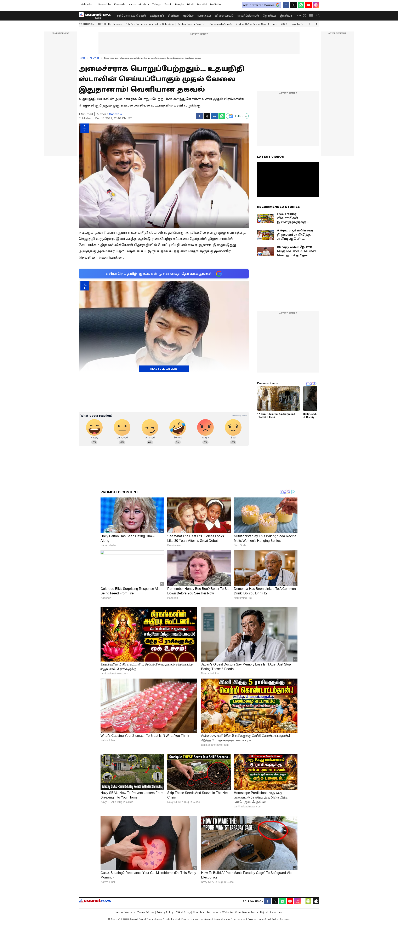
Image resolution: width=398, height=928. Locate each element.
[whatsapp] (301, 5)
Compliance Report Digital (251, 912)
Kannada (119, 4)
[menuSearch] (318, 15)
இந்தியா (286, 15)
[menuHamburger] (311, 15)
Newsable (104, 4)
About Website (125, 912)
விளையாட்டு (224, 15)
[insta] (316, 5)
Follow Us (241, 116)
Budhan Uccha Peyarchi (191, 24)
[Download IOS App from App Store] (316, 901)
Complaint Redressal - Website (213, 912)
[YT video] (308, 5)
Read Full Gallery (163, 368)
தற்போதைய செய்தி (131, 15)
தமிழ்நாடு (157, 15)
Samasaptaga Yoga (221, 24)
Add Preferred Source (258, 5)
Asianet (95, 900)
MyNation (216, 4)
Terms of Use (145, 912)
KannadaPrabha (139, 4)
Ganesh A (115, 114)
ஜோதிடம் (269, 15)
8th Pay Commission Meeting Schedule (150, 24)
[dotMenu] (299, 15)
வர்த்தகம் (204, 15)
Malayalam (87, 4)
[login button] (305, 15)
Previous (310, 24)
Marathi (202, 4)
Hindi (190, 4)
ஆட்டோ (188, 15)
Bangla (179, 4)
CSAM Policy (183, 912)
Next (316, 24)
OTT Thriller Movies (110, 24)
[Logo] (96, 15)
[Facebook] (286, 5)
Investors (276, 912)
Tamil (168, 4)
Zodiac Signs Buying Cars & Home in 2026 (261, 24)
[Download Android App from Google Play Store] (308, 901)
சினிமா (173, 15)
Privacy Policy (165, 912)
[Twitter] (293, 5)
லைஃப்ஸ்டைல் (248, 15)
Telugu (156, 4)
